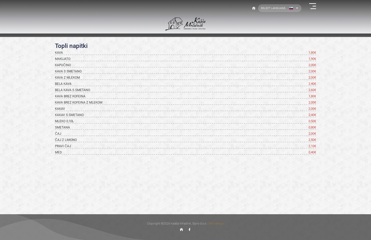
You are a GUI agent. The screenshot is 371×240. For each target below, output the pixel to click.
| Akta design (215, 223)
